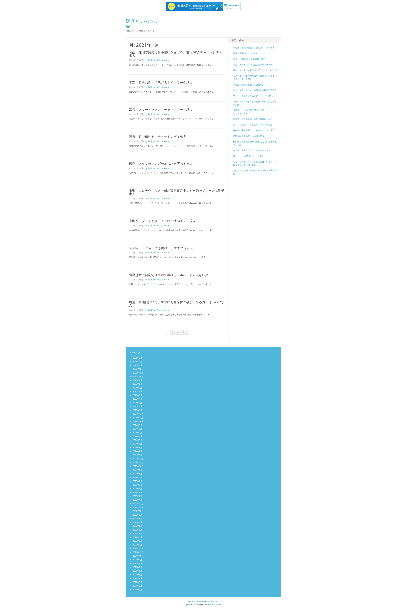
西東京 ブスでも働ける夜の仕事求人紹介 (252, 119)
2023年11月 (138, 462)
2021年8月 (137, 563)
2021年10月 (138, 556)
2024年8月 (137, 428)
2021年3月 (137, 582)
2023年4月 (137, 488)
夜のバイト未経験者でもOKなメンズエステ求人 (255, 70)
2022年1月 (137, 544)
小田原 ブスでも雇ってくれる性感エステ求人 (162, 221)
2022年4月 (137, 533)
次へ (184, 331)
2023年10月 (138, 466)
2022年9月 (137, 514)
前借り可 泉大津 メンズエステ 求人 (249, 58)
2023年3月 (137, 492)
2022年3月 (137, 537)
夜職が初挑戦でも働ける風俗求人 (248, 84)
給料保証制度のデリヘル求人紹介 (248, 136)
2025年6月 (137, 391)
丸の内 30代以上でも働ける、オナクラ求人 (161, 248)
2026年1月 (137, 365)
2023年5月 (137, 485)
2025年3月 (137, 402)
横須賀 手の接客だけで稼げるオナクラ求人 (254, 130)
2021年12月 (138, 548)
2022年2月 (137, 541)
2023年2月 (137, 496)
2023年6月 (137, 481)
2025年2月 (137, 406)
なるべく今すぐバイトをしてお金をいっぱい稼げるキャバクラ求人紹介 (255, 163)
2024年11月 (138, 417)
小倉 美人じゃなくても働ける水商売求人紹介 (255, 90)
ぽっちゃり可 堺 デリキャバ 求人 (248, 156)
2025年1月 (137, 410)
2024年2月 (137, 451)
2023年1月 (137, 500)
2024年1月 (137, 455)
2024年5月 (137, 440)
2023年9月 (137, 470)
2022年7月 (137, 522)
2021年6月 (137, 570)
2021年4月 (137, 578)
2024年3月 (137, 447)
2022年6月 (137, 526)
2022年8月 (137, 518)
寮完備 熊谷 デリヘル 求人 (245, 53)
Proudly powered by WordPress (203, 601)
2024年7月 (137, 432)
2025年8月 (137, 384)
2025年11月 (138, 372)
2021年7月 (137, 567)
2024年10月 (138, 421)
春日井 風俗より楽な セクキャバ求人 (251, 150)
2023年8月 (137, 473)
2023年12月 (138, 458)
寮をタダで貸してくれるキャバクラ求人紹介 (254, 124)
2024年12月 (138, 413)
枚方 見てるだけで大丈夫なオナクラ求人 (252, 64)
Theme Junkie (214, 604)
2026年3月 (137, 357)
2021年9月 (137, 559)
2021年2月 (137, 585)
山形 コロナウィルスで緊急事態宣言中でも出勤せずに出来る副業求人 (176, 192)
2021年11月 (138, 552)
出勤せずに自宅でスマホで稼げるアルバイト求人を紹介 (168, 275)
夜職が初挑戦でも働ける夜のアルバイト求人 (254, 47)
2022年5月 (137, 529)
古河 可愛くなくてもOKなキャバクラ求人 (253, 95)
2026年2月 (137, 361)
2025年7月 (137, 387)
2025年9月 (137, 380)
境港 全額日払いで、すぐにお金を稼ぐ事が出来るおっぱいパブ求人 (176, 303)
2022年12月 (138, 503)
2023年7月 (137, 477)
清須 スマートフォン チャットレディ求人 (161, 109)
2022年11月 (138, 507)
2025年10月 (138, 376)
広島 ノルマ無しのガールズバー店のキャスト (162, 163)
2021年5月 (137, 574)
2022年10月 (138, 511)
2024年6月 (137, 436)
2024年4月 (137, 443)
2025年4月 (137, 399)
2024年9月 (137, 425)
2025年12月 (138, 369)
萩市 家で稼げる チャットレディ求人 (157, 136)
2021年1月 (137, 589)
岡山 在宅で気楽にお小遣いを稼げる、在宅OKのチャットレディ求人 (175, 54)
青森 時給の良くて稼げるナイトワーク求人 (161, 82)
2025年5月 (137, 395)
